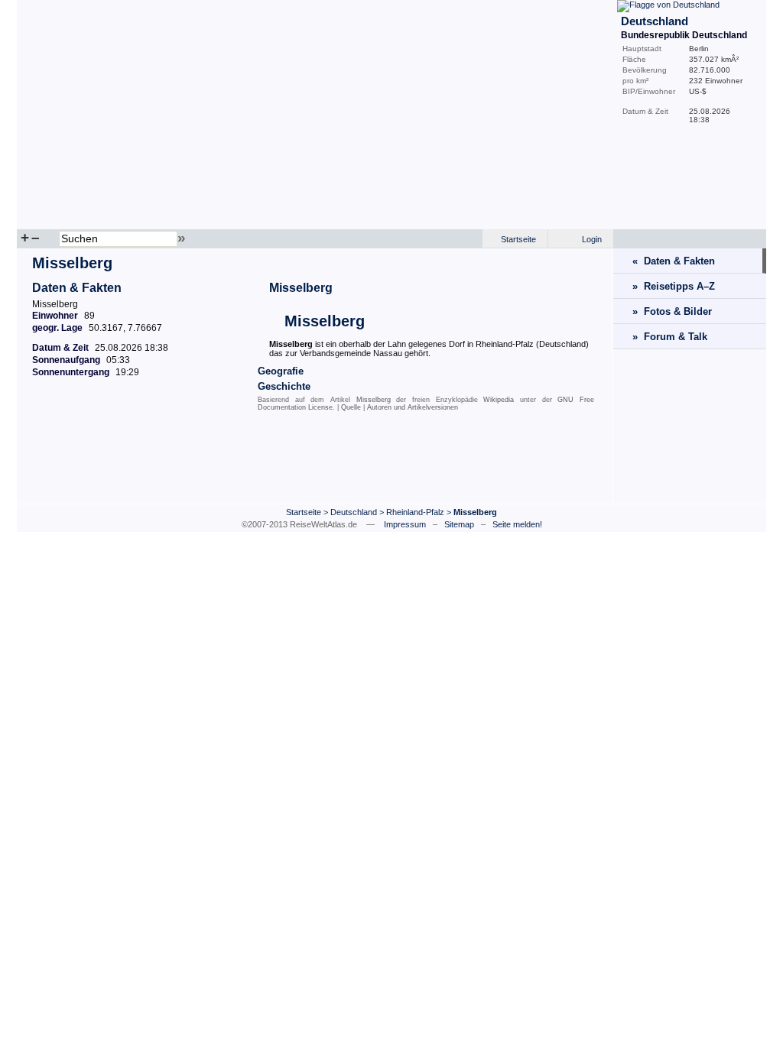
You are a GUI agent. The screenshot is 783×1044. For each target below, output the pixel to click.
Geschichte (284, 386)
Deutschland (353, 512)
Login (592, 239)
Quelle (351, 407)
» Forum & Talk (669, 336)
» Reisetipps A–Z (673, 286)
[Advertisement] (315, 460)
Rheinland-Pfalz (415, 512)
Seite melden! (517, 524)
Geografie (281, 371)
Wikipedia (498, 400)
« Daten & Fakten (673, 261)
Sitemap (459, 524)
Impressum (405, 524)
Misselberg (301, 287)
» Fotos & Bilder (672, 311)
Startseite (518, 239)
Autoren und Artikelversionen (412, 407)
